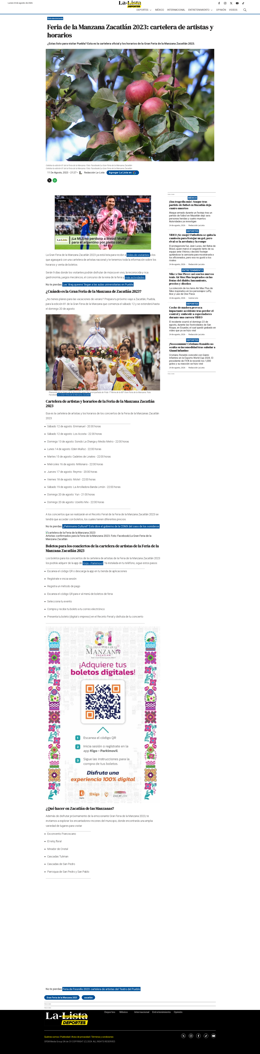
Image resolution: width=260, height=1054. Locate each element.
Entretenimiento (198, 9)
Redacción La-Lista (196, 225)
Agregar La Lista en (120, 172)
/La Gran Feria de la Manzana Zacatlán (73, 395)
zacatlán (88, 997)
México (159, 9)
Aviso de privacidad (80, 1037)
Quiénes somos (51, 1037)
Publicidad (65, 1037)
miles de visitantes (138, 254)
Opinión (221, 9)
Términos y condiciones (102, 1037)
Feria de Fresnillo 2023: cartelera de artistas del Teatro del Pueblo (101, 989)
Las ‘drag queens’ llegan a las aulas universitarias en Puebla (98, 284)
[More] (150, 10)
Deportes (142, 9)
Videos (233, 9)
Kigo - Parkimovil (93, 563)
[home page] (130, 4)
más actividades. (135, 277)
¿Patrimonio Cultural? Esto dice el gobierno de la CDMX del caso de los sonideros (111, 526)
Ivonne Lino (193, 298)
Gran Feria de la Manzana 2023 (62, 997)
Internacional (176, 9)
